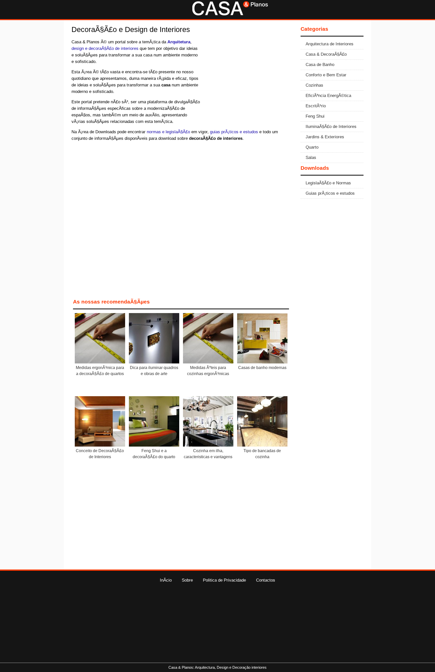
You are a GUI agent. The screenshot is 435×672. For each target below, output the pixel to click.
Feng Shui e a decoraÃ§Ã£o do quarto (154, 454)
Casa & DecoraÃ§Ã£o (326, 54)
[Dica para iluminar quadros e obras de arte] (154, 339)
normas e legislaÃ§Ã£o (168, 131)
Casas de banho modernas (262, 367)
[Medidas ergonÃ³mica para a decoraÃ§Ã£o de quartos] (100, 339)
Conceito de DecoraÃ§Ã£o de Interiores (100, 454)
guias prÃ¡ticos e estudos (234, 131)
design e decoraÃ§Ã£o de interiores (104, 48)
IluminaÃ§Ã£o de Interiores (331, 126)
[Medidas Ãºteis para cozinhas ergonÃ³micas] (208, 339)
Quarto (312, 147)
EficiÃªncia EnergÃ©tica (328, 95)
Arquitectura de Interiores (329, 43)
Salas (311, 157)
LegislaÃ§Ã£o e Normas (328, 182)
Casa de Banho (320, 64)
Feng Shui (315, 116)
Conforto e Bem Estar (326, 74)
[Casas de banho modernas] (262, 339)
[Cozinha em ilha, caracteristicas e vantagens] (208, 422)
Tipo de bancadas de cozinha (262, 454)
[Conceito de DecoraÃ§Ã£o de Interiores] (100, 422)
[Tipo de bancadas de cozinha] (262, 422)
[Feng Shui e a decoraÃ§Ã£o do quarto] (154, 422)
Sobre (187, 580)
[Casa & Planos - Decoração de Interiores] (230, 13)
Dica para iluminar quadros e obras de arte (154, 370)
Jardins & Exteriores (325, 136)
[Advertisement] (248, 76)
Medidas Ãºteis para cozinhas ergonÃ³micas (208, 370)
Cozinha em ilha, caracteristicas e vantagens (208, 454)
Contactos (265, 580)
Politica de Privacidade (224, 580)
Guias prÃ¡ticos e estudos (330, 193)
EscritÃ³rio (316, 105)
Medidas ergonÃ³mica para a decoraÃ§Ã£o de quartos (100, 370)
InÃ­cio (166, 580)
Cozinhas (314, 85)
